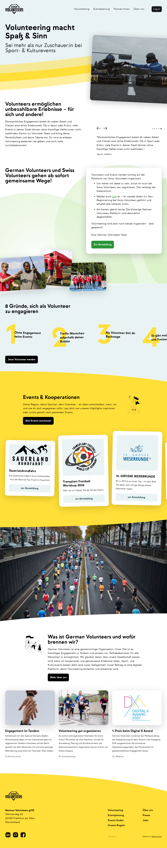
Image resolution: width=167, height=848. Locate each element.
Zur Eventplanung (67, 757)
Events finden (116, 820)
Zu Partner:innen (13, 757)
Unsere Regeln (116, 825)
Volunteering (115, 810)
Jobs (145, 820)
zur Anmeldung (29, 488)
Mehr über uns (58, 677)
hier (114, 196)
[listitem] (26, 335)
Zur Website (118, 757)
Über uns (148, 810)
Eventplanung (116, 815)
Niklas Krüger (157, 836)
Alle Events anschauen (38, 420)
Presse (146, 815)
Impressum (112, 836)
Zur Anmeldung (103, 244)
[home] (14, 9)
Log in (156, 9)
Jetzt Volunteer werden (21, 359)
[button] (99, 128)
